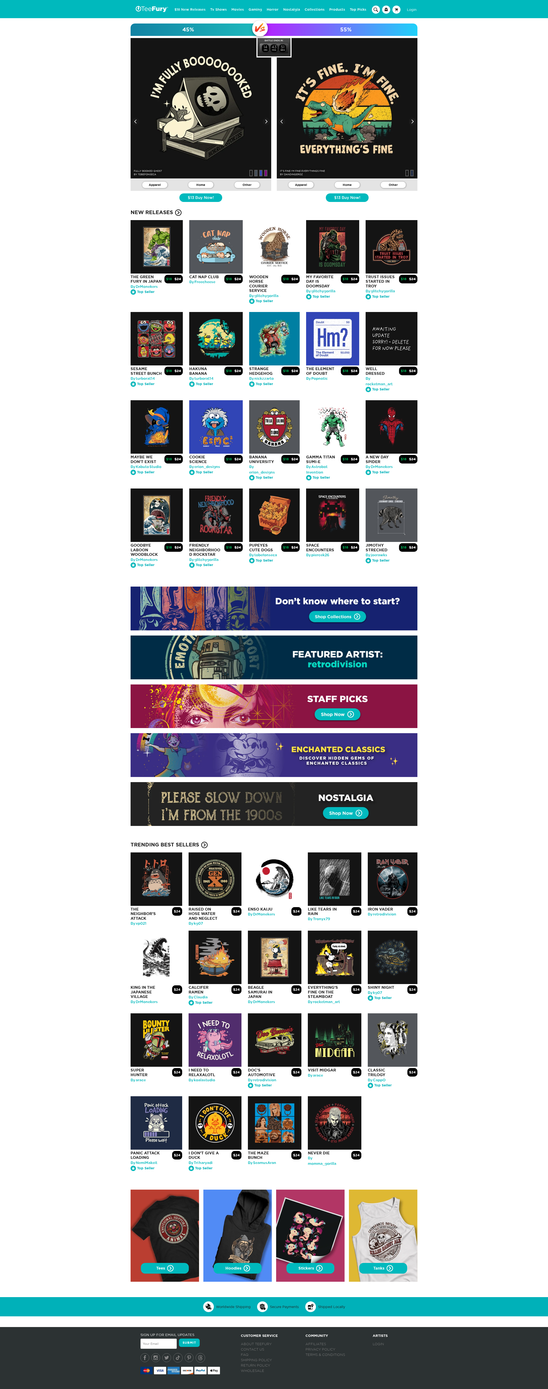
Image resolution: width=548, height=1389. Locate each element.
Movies (237, 9)
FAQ (245, 1355)
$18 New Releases (190, 9)
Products (337, 9)
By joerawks (376, 555)
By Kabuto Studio (146, 467)
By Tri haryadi (201, 1163)
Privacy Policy (320, 1349)
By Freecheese (202, 282)
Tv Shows (218, 9)
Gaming (255, 9)
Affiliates (315, 1344)
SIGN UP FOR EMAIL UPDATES (167, 1335)
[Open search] (376, 9)
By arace (138, 1080)
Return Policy (255, 1365)
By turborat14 (143, 378)
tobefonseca (147, 174)
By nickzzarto (261, 378)
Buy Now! (201, 198)
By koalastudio (202, 1080)
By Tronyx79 (319, 919)
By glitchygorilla (263, 296)
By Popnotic (317, 378)
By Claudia (198, 997)
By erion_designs (204, 467)
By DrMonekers (144, 286)
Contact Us (252, 1349)
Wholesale (252, 1371)
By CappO (377, 1080)
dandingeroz (293, 174)
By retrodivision (382, 914)
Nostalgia (291, 9)
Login (412, 9)
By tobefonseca (263, 555)
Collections (315, 9)
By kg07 (196, 923)
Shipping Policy (256, 1360)
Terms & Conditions (325, 1355)
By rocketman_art (324, 1002)
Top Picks (358, 9)
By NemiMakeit (144, 1163)
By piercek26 (317, 555)
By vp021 (138, 923)
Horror (272, 9)
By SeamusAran (262, 1163)
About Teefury (256, 1344)
